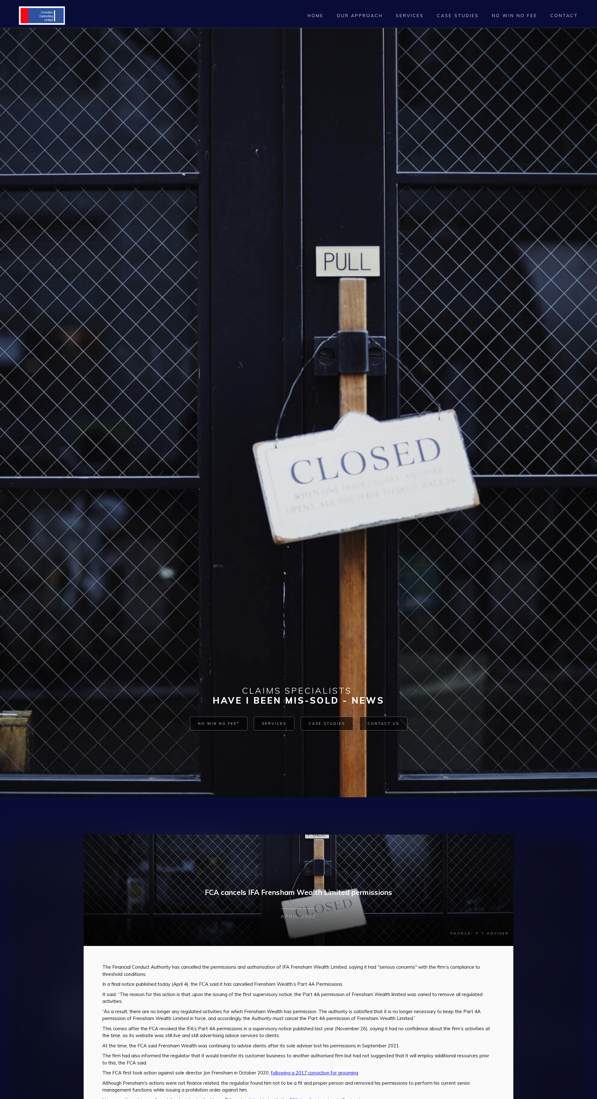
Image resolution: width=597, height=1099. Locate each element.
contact (564, 15)
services (410, 15)
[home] (42, 15)
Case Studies (327, 723)
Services (274, 723)
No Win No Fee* (218, 723)
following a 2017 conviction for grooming (314, 1073)
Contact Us (383, 723)
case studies (458, 15)
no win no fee (514, 15)
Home (316, 15)
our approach (360, 15)
